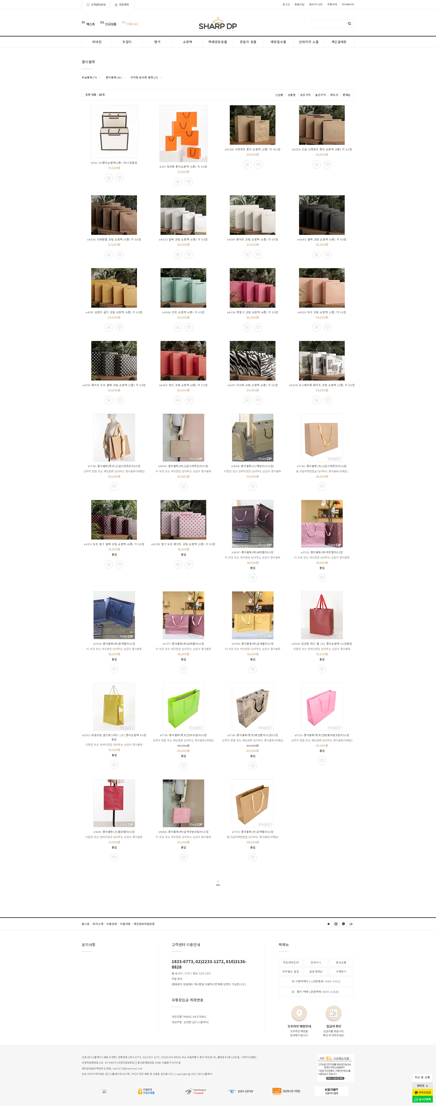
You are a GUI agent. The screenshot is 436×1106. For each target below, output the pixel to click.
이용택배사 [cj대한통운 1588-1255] (317, 981)
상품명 (292, 95)
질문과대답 (316, 971)
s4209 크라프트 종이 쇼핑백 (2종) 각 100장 (252, 149)
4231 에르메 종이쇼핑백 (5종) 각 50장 (183, 166)
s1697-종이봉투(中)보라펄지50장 (253, 552)
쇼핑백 (187, 42)
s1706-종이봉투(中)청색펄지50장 (114, 643)
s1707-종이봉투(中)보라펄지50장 (183, 643)
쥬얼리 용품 (248, 42)
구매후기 (341, 971)
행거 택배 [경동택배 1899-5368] (318, 991)
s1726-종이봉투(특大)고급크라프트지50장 (114, 466)
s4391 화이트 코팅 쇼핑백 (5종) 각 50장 (252, 239)
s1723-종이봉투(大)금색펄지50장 (253, 832)
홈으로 (87, 924)
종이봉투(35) (114, 77)
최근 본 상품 (422, 1077)
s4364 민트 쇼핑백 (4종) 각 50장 (183, 312)
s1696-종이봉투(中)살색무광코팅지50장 (183, 832)
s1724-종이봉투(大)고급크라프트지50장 (322, 466)
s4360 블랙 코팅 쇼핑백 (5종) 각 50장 (322, 239)
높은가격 (320, 95)
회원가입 (300, 4)
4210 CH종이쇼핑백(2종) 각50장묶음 (114, 162)
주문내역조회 (291, 962)
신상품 (279, 95)
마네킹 (97, 42)
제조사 (334, 95)
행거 (157, 42)
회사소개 (99, 924)
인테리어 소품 (309, 42)
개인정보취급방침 (144, 924)
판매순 (347, 95)
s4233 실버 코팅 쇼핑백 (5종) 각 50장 (183, 239)
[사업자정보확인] (126, 1062)
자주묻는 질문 (290, 971)
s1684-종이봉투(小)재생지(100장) (252, 466)
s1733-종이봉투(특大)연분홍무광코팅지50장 (322, 735)
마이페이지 (348, 4)
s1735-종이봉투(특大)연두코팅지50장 (183, 735)
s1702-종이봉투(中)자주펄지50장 (322, 552)
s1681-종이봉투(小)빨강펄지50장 (114, 832)
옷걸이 (127, 42)
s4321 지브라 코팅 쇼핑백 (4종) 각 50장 (252, 385)
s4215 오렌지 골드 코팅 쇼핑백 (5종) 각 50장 (114, 312)
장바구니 (316, 4)
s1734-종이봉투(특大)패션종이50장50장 (252, 735)
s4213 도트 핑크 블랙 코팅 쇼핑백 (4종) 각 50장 (114, 544)
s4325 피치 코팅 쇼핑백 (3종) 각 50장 (321, 312)
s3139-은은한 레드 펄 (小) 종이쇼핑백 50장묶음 (322, 643)
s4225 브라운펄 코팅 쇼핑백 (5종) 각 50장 (114, 239)
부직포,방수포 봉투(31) (144, 77)
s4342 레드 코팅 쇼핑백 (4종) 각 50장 (183, 385)
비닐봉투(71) (89, 77)
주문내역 (332, 4)
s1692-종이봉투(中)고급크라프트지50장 (183, 466)
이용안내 (112, 924)
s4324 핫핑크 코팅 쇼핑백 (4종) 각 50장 (252, 312)
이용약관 (126, 924)
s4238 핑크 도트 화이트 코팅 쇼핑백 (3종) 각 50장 (183, 544)
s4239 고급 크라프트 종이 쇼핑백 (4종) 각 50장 (322, 149)
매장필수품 (278, 42)
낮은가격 (305, 95)
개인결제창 (339, 42)
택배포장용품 (217, 42)
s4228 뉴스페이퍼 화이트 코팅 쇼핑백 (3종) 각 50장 (322, 385)
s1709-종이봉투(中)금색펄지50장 (253, 643)
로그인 (286, 4)
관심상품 (341, 962)
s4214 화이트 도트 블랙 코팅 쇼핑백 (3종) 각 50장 (114, 385)
